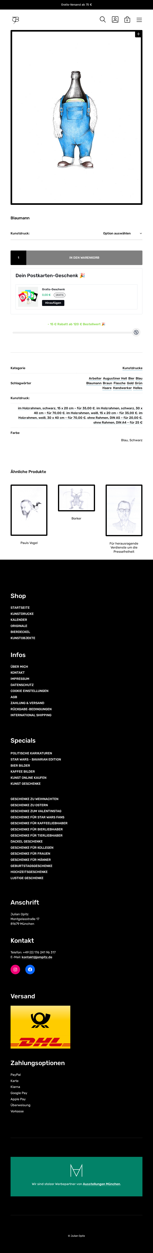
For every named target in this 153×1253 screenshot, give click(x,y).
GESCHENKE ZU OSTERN (29, 805)
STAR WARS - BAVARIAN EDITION (36, 759)
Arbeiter (95, 378)
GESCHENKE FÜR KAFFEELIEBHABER (39, 823)
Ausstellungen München (101, 1184)
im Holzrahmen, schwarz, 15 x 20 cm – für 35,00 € (56, 408)
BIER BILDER (20, 765)
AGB (14, 697)
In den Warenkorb (84, 257)
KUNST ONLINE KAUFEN (28, 778)
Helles (137, 388)
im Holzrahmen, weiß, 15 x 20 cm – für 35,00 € (101, 413)
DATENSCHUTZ (22, 685)
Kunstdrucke (132, 368)
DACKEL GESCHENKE (27, 841)
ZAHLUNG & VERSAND (27, 703)
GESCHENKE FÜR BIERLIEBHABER (37, 829)
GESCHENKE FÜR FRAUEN (30, 853)
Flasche (120, 383)
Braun (107, 383)
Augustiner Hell (115, 378)
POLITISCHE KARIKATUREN (31, 753)
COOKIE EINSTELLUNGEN (29, 691)
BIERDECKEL (20, 632)
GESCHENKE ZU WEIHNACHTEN (34, 799)
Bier (131, 378)
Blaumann (94, 383)
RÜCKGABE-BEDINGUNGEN (31, 709)
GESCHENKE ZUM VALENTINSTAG (36, 811)
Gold (130, 383)
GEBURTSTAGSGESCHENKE (31, 866)
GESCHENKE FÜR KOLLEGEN (32, 848)
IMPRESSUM (20, 679)
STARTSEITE (20, 608)
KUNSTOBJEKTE (23, 638)
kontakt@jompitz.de (37, 957)
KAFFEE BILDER (23, 771)
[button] (138, 34)
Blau (139, 378)
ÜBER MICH (19, 667)
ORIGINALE (19, 626)
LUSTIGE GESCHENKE (27, 878)
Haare (107, 388)
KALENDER (19, 620)
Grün (138, 383)
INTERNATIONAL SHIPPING (31, 715)
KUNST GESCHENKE (26, 784)
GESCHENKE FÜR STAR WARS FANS (37, 817)
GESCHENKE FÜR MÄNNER (31, 860)
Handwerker (122, 388)
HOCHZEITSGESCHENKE (29, 872)
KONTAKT (18, 672)
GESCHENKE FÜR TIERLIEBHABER (37, 835)
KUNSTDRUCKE (22, 614)
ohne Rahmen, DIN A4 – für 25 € (117, 422)
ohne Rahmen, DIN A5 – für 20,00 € (114, 418)
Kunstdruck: (20, 233)
